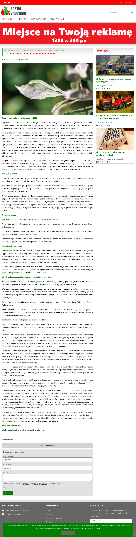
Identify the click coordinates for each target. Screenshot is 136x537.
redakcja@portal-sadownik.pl (16, 510)
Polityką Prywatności (60, 525)
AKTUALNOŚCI (8, 19)
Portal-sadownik (9, 51)
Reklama (119, 2)
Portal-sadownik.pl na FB (14, 514)
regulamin (26, 484)
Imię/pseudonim (8, 456)
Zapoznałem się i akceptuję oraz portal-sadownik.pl (31, 484)
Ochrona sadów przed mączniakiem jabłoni (49, 51)
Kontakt (128, 2)
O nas (112, 2)
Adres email (7, 464)
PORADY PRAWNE (57, 19)
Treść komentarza (9, 473)
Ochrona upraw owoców (24, 51)
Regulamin (50, 522)
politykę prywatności (40, 484)
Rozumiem (68, 533)
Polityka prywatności (54, 518)
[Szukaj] (132, 12)
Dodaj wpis (8, 493)
